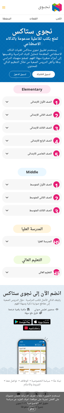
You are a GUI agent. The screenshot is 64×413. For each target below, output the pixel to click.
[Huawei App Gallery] (32, 327)
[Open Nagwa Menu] (3, 7)
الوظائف (24, 380)
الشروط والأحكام (32, 384)
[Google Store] (23, 321)
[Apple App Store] (41, 321)
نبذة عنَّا (57, 380)
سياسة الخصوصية (40, 380)
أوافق (32, 408)
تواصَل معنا (11, 380)
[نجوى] (50, 7)
